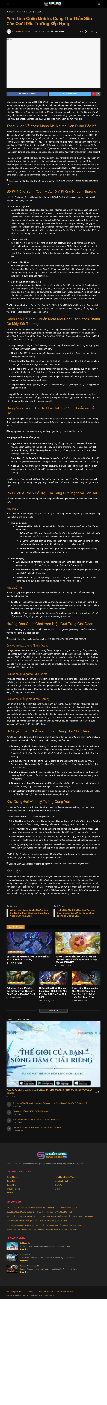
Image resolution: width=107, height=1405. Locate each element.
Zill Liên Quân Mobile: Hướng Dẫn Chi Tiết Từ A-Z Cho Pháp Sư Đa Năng (28, 958)
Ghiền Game (12, 1163)
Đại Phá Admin (21, 31)
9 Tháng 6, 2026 (14, 998)
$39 (68, 1246)
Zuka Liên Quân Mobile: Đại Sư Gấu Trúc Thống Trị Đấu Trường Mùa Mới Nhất (21, 991)
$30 (72, 1257)
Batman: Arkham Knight (29, 1266)
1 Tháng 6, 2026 (47, 1000)
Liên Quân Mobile (35, 12)
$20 (76, 1269)
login (15, 1019)
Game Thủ (11, 1185)
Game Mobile (22, 12)
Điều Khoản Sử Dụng (65, 1291)
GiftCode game (13, 1188)
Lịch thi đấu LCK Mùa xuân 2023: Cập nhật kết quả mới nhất (37, 1127)
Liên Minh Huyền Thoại (65, 1177)
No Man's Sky (25, 1243)
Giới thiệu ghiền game (15, 1291)
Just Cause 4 (25, 1254)
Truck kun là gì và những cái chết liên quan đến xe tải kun (36, 1119)
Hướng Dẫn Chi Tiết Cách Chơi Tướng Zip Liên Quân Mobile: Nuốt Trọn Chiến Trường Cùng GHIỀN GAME (76, 959)
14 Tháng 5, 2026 (15, 963)
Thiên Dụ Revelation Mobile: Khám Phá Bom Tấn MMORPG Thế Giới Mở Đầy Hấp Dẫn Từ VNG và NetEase (49, 1091)
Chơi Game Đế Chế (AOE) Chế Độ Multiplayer (31, 1111)
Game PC (11, 1181)
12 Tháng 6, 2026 (64, 965)
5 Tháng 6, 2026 (38, 31)
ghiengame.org (49, 1295)
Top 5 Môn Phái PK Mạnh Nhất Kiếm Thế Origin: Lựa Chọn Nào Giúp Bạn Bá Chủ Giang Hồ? (50, 1103)
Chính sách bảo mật (45, 1291)
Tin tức (58, 1185)
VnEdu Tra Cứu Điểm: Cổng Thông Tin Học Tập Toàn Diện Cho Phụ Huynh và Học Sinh (43, 1207)
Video (57, 1188)
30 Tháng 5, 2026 (80, 1000)
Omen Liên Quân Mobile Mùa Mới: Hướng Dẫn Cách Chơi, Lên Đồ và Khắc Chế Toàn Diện (85, 992)
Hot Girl (10, 1192)
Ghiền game (11, 12)
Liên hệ (30, 1291)
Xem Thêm (53, 1011)
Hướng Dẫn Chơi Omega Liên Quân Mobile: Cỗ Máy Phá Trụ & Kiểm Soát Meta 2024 (53, 992)
